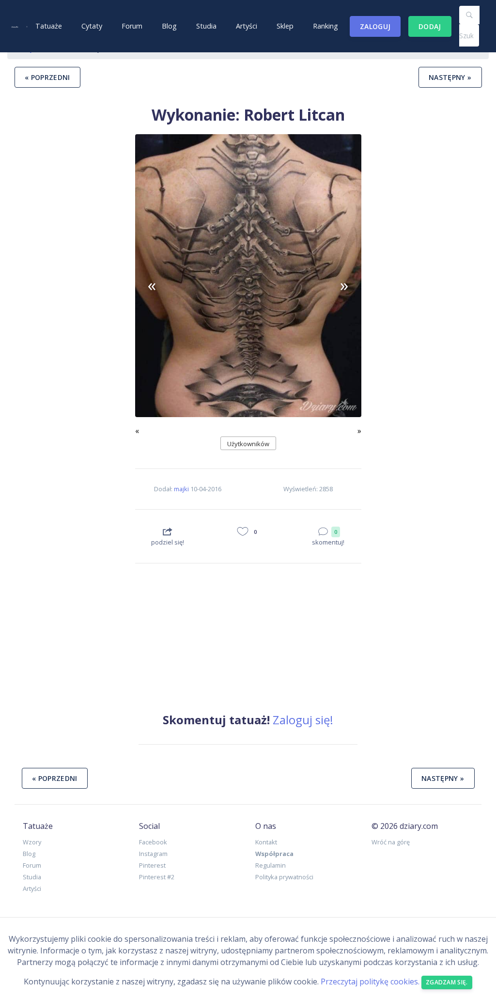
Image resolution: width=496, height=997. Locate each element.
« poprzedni (47, 77)
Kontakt (266, 842)
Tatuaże (48, 26)
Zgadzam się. (447, 982)
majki (181, 488)
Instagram (153, 853)
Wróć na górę (391, 842)
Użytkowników (248, 443)
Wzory (32, 842)
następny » (450, 77)
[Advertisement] (68, 415)
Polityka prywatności (284, 876)
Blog (169, 26)
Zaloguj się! (303, 720)
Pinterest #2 (156, 876)
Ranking (325, 26)
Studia (206, 26)
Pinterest (152, 865)
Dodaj (429, 26)
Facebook (153, 842)
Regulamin (270, 865)
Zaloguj (375, 26)
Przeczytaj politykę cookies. (370, 981)
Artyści (246, 26)
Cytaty (91, 26)
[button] (152, 285)
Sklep (285, 26)
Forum (132, 26)
